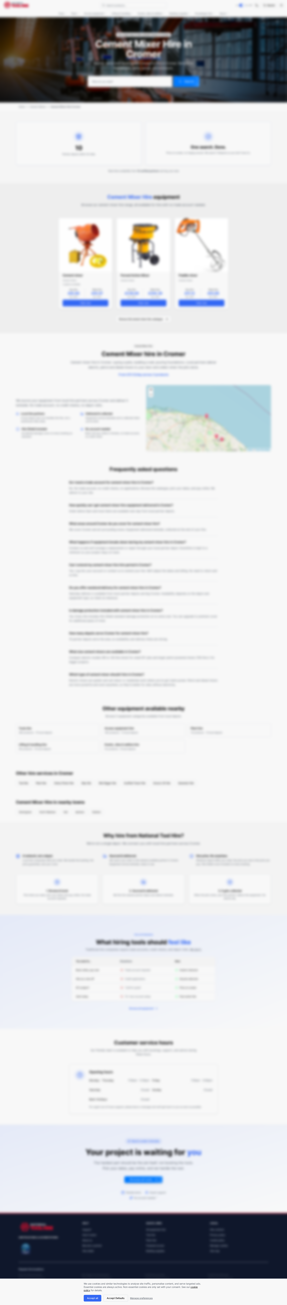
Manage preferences (141, 1298)
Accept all (92, 1298)
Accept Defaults (116, 1298)
